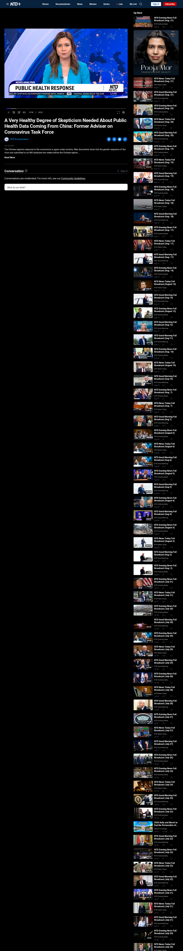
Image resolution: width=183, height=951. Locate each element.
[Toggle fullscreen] (118, 112)
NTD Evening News (19, 139)
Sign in (156, 4)
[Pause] (8, 112)
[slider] (66, 108)
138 (166, 832)
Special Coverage (160, 829)
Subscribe (170, 4)
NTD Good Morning (161, 98)
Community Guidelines (73, 178)
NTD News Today (160, 85)
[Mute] (24, 112)
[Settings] (123, 112)
